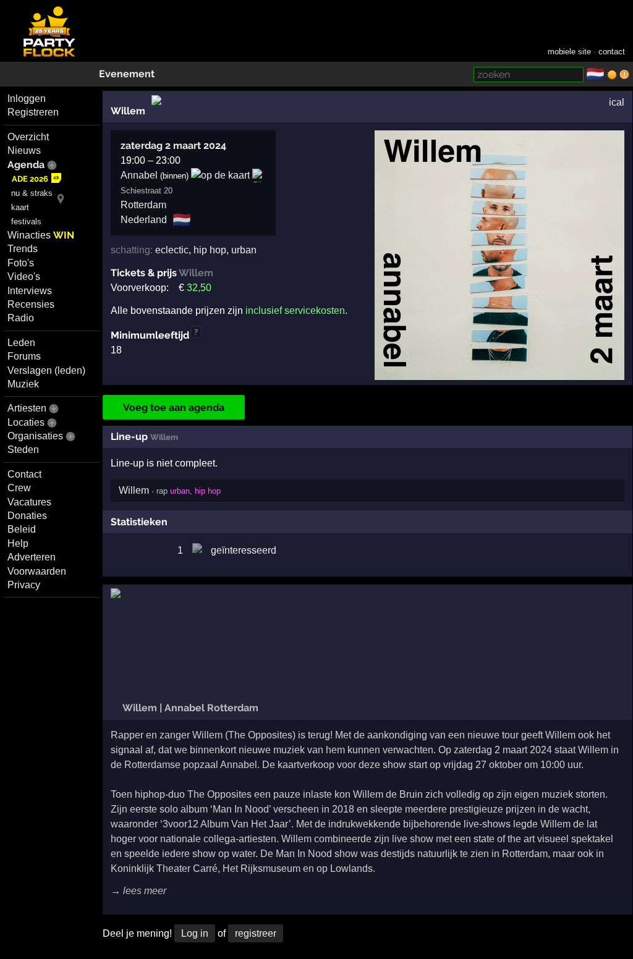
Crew (19, 488)
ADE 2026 (30, 179)
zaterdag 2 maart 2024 (173, 145)
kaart (20, 207)
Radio (20, 318)
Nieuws (24, 150)
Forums (24, 356)
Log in (194, 933)
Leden (21, 342)
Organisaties (35, 436)
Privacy (23, 585)
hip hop (209, 250)
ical (616, 102)
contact (611, 51)
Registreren (33, 112)
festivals (26, 221)
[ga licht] (612, 75)
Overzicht (28, 137)
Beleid (21, 529)
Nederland (144, 219)
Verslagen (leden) (46, 370)
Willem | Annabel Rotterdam (189, 708)
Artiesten (26, 408)
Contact (24, 474)
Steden (23, 449)
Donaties (27, 515)
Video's (23, 276)
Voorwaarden (36, 571)
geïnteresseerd (243, 550)
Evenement (127, 74)
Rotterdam (143, 205)
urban (244, 250)
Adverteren (31, 557)
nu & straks (32, 193)
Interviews (29, 290)
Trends (22, 248)
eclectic (172, 250)
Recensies (30, 304)
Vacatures (29, 502)
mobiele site (569, 51)
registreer (255, 933)
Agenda (26, 165)
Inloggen (26, 98)
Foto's (20, 263)
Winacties (40, 235)
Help (17, 543)
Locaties (26, 422)
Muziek (23, 384)
